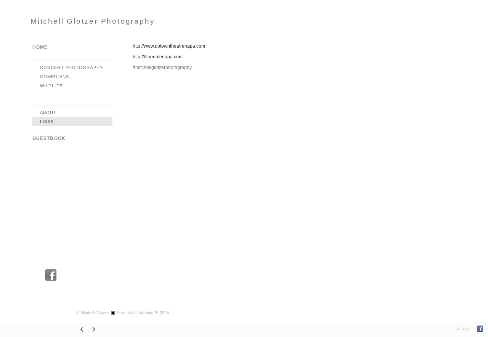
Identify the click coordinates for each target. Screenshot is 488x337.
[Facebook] (51, 280)
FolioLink (125, 312)
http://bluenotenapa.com (158, 56)
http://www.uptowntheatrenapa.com (169, 46)
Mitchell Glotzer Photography (92, 21)
